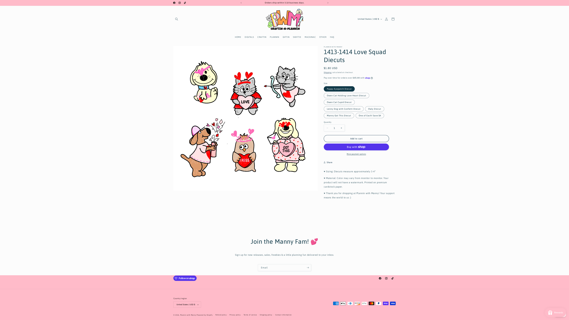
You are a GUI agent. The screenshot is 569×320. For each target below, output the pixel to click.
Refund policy (221, 315)
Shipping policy (266, 315)
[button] (176, 19)
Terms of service (250, 315)
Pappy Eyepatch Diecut (339, 89)
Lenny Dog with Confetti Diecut (344, 109)
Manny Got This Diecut (339, 115)
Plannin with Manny (188, 315)
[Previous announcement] (241, 3)
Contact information (283, 315)
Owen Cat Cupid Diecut (339, 102)
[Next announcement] (328, 3)
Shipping (328, 72)
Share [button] (330, 162)
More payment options (356, 154)
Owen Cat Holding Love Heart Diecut (346, 95)
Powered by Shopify (205, 315)
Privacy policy (235, 315)
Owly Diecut (374, 109)
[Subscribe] (308, 267)
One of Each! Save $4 (370, 115)
